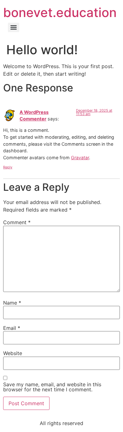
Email (11, 327)
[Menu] (13, 27)
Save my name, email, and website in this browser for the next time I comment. (52, 387)
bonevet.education (60, 12)
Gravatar (80, 157)
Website (12, 353)
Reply (7, 167)
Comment (17, 222)
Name (12, 302)
